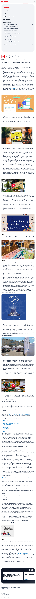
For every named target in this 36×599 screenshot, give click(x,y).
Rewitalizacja (5, 427)
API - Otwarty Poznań (5, 597)
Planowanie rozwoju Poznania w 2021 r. (10, 24)
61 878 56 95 (4, 589)
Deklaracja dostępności (5, 594)
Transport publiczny (7, 424)
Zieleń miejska (5, 428)
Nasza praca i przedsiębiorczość (8, 16)
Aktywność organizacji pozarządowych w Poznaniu (12, 41)
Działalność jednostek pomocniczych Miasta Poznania (13, 33)
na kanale (22, 553)
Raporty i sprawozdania (7, 47)
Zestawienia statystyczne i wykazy (9, 44)
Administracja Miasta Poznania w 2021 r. (10, 30)
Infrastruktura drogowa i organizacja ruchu (11, 423)
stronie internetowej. (14, 497)
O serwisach (3, 593)
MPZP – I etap (5, 420)
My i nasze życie (6, 10)
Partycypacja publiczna (17, 55)
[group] (13, 576)
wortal (21, 416)
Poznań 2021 (6, 7)
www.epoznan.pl (13, 88)
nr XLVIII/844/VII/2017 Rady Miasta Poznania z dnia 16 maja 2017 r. (19, 414)
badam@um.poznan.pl (7, 590)
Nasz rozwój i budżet (7, 22)
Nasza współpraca (6, 19)
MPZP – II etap (6, 421)
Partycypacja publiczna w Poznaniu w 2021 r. (11, 32)
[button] (30, 570)
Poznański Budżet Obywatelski (9, 38)
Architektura (5, 425)
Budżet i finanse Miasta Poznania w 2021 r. (11, 28)
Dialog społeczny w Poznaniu (10, 35)
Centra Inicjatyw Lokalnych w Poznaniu (10, 36)
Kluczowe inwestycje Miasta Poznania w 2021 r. (11, 26)
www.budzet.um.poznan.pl (8, 83)
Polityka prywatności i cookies (6, 595)
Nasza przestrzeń (6, 13)
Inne (4, 431)
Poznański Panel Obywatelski (9, 39)
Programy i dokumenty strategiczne (9, 429)
